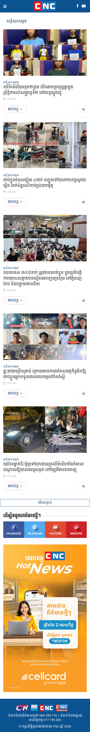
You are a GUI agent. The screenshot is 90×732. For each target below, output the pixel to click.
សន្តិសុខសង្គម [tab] (17, 21)
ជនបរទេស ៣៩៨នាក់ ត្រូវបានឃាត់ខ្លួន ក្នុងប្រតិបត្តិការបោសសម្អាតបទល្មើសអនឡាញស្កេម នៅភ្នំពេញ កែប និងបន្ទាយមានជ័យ (42, 278)
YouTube (55, 533)
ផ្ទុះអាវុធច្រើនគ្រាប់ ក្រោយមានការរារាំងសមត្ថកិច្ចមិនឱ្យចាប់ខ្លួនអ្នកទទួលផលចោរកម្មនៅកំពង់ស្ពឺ (44, 374)
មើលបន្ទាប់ (45, 502)
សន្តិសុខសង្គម (11, 82)
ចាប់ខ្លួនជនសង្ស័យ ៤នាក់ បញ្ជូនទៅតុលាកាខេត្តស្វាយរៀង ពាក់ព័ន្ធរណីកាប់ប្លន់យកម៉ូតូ (44, 182)
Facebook (13, 533)
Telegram (34, 533)
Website (76, 533)
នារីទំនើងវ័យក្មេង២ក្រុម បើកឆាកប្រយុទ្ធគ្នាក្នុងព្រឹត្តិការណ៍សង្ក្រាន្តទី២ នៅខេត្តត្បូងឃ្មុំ (38, 90)
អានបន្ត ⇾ (15, 109)
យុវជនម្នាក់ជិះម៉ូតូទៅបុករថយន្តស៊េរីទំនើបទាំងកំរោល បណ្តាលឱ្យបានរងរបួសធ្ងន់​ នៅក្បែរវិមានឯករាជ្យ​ (43, 467)
